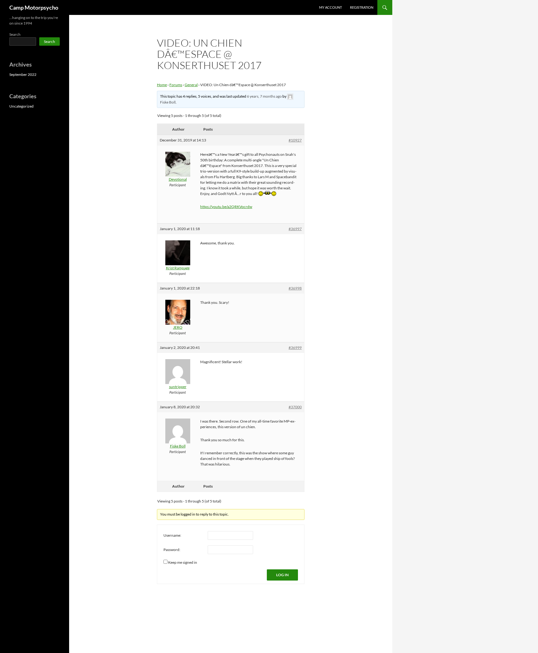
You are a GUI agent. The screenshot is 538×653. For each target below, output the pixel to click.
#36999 (295, 347)
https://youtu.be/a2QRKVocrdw (226, 206)
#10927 (295, 140)
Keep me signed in (182, 562)
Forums (175, 84)
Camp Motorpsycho (33, 7)
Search (15, 34)
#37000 (295, 407)
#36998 (295, 288)
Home (162, 84)
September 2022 (22, 74)
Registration (361, 7)
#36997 (295, 228)
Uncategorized (21, 106)
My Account (330, 7)
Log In (282, 574)
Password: (171, 549)
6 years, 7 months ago (264, 96)
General (191, 84)
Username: (172, 535)
